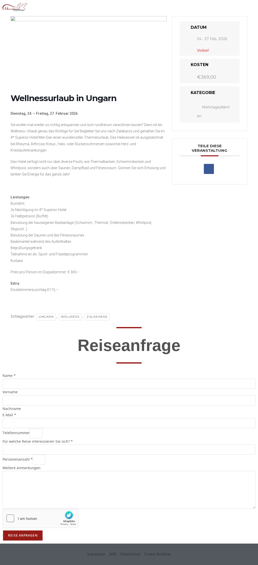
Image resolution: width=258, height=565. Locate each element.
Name (9, 375)
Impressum (96, 554)
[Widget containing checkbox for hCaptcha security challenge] (41, 518)
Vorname (10, 392)
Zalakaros (97, 316)
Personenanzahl (18, 459)
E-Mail (9, 414)
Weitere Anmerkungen (22, 467)
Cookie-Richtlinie (157, 554)
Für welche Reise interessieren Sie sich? (38, 441)
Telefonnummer (16, 432)
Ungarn (46, 316)
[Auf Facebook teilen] (209, 169)
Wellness (70, 316)
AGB (112, 554)
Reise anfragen (23, 535)
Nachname (12, 408)
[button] (252, 7)
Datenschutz (130, 554)
